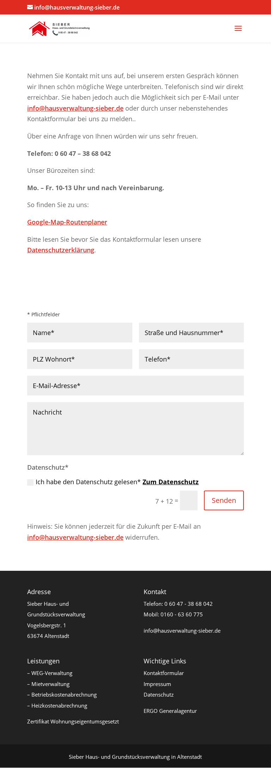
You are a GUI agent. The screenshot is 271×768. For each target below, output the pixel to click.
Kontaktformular (164, 672)
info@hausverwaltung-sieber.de (75, 108)
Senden (224, 500)
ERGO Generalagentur (170, 710)
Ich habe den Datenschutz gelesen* (117, 481)
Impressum (157, 683)
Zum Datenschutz (171, 481)
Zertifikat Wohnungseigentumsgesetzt (73, 721)
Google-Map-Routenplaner (67, 222)
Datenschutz (159, 694)
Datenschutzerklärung (60, 250)
